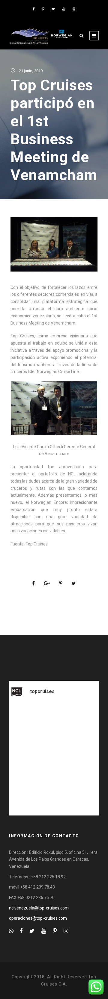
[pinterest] (43, 9)
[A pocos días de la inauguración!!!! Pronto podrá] (54, 732)
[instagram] (74, 9)
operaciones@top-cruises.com (38, 918)
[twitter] (53, 9)
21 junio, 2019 (31, 71)
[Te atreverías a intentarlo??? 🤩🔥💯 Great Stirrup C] (54, 785)
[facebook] (33, 9)
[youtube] (63, 9)
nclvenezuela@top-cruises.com (39, 908)
